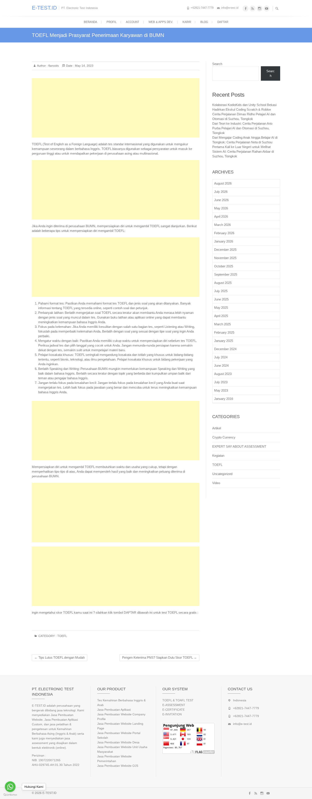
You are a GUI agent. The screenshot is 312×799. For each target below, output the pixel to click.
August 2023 (223, 374)
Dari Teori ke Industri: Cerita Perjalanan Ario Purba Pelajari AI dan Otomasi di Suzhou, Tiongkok (242, 128)
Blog (204, 22)
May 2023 (221, 390)
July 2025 (221, 291)
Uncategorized (222, 474)
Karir (187, 22)
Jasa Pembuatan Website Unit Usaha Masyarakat (122, 749)
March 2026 (222, 225)
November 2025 (225, 258)
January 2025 (223, 340)
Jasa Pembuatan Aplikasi (114, 709)
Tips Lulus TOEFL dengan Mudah (59, 657)
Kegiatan (218, 455)
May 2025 (221, 307)
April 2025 (221, 316)
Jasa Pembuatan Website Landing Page (120, 726)
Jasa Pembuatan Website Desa (118, 742)
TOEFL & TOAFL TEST (178, 700)
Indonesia (239, 700)
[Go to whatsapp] (10, 786)
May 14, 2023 (83, 65)
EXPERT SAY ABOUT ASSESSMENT (239, 446)
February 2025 (224, 332)
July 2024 (221, 357)
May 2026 (221, 208)
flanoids (53, 65)
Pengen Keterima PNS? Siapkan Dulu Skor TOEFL (159, 657)
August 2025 (223, 283)
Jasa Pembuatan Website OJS (117, 765)
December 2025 (225, 249)
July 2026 (221, 191)
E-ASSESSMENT (173, 705)
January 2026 (223, 241)
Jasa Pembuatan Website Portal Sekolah (118, 735)
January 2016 (223, 398)
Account (132, 22)
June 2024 (221, 365)
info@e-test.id (229, 7)
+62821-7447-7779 (202, 7)
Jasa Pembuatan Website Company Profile (121, 717)
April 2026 (221, 216)
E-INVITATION (172, 714)
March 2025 (222, 324)
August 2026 (223, 183)
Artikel (216, 428)
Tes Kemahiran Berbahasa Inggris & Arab (121, 703)
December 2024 (225, 349)
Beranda (90, 22)
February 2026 (224, 233)
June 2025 (221, 299)
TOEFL (62, 636)
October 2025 (223, 266)
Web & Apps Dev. (161, 22)
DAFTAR (222, 22)
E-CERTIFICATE (173, 709)
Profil (112, 22)
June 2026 (221, 200)
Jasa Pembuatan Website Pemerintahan (114, 759)
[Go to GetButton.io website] (10, 794)
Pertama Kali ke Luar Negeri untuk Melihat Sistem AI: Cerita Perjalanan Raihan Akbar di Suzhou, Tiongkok (243, 151)
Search (217, 64)
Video (216, 483)
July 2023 (221, 382)
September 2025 (225, 274)
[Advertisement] (115, 108)
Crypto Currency (223, 437)
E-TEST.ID (44, 8)
